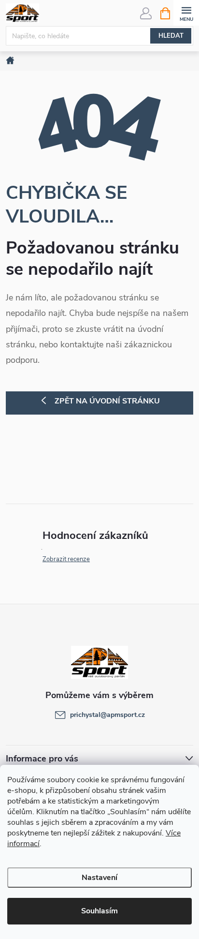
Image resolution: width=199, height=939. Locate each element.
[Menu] (186, 13)
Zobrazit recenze (66, 559)
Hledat (171, 35)
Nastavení (99, 877)
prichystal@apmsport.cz (107, 714)
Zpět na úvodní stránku (107, 401)
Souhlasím (99, 911)
